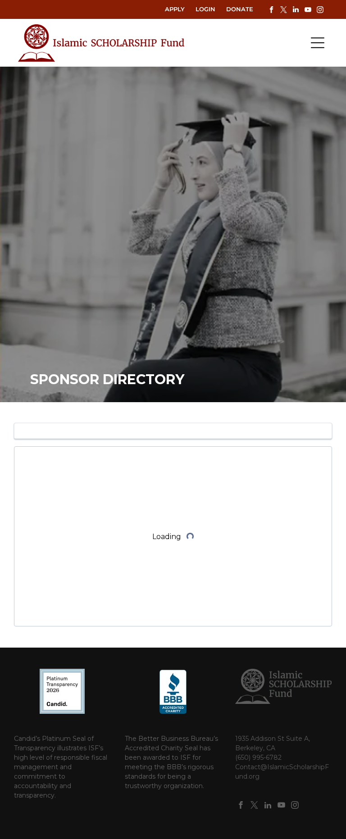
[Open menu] (317, 43)
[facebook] (271, 11)
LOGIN (205, 9)
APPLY (175, 9)
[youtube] (308, 11)
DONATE (239, 9)
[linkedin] (295, 11)
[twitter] (283, 11)
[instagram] (320, 11)
